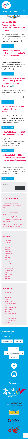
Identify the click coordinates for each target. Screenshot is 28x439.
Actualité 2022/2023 (10, 314)
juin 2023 (7, 278)
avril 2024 (7, 259)
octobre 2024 (8, 255)
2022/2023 (8, 293)
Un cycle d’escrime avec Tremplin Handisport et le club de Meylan (13, 27)
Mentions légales (7, 341)
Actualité (7, 311)
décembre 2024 (9, 253)
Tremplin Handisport (9, 11)
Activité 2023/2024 (10, 301)
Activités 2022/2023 (10, 307)
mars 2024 (8, 261)
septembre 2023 (9, 274)
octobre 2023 (8, 272)
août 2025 (7, 247)
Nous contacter (14, 349)
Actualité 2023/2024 (10, 316)
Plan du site (18, 341)
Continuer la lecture (7, 46)
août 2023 (7, 276)
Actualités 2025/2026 (10, 320)
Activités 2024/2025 (10, 309)
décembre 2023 (9, 268)
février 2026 (8, 245)
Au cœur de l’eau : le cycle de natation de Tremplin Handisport (12, 108)
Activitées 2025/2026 (10, 303)
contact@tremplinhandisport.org (14, 353)
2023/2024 (8, 295)
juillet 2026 (8, 240)
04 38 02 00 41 (14, 357)
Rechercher (6, 184)
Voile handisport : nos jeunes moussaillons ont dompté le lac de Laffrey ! (12, 205)
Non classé (8, 322)
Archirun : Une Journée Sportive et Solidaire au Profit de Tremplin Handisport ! (13, 53)
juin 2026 (7, 243)
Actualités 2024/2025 (10, 318)
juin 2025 (7, 249)
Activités (7, 305)
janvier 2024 (8, 266)
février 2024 (8, 264)
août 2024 (7, 257)
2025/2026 (8, 299)
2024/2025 (8, 297)
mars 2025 (8, 251)
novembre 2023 (9, 270)
